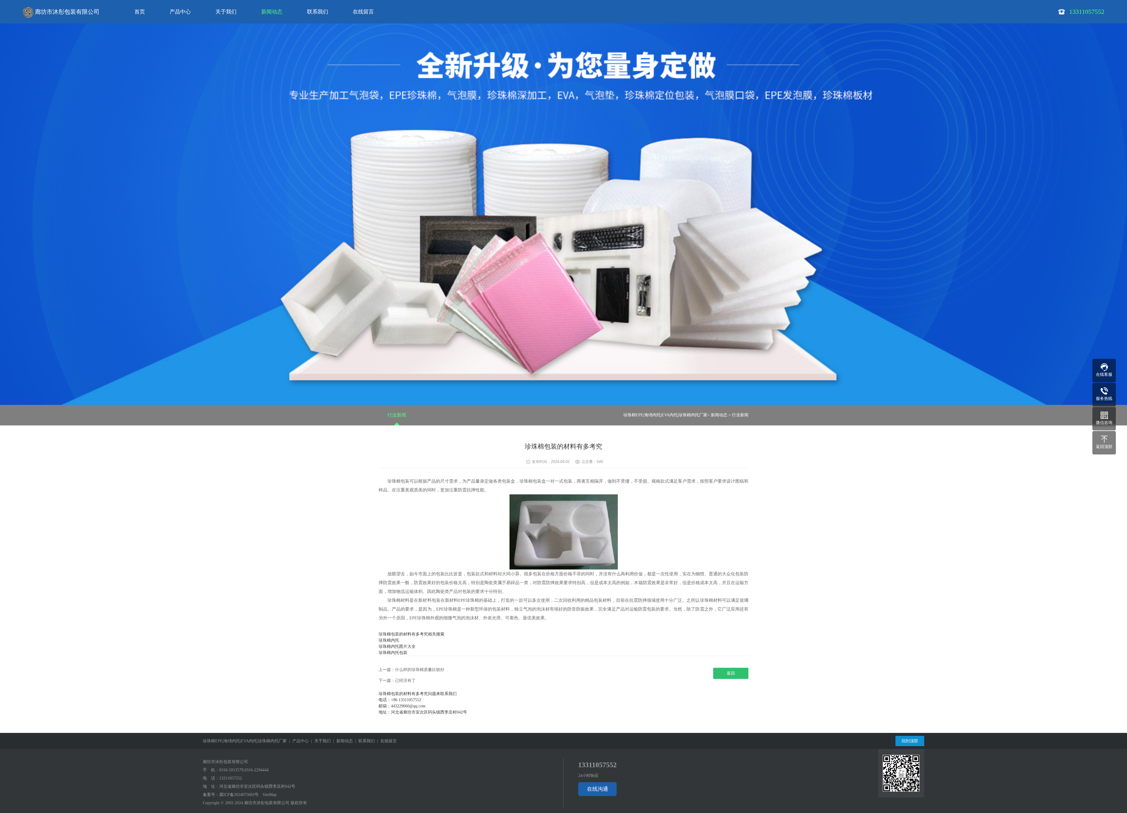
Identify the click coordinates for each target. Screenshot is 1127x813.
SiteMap (269, 794)
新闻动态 (271, 12)
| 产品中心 (298, 741)
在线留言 (363, 12)
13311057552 (230, 778)
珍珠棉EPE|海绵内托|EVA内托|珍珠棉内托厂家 (665, 415)
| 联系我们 (364, 741)
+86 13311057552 (406, 700)
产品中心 (180, 12)
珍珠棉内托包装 (393, 652)
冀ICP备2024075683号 (239, 794)
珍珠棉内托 (389, 640)
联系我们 (317, 12)
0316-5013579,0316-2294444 (244, 770)
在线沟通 (597, 789)
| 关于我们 (320, 741)
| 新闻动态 (342, 741)
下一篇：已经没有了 (397, 680)
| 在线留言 (386, 741)
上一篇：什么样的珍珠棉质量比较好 (411, 669)
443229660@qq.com (408, 706)
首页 (139, 12)
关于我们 (226, 12)
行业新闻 (396, 415)
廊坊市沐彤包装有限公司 (66, 12)
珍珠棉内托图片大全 (397, 646)
